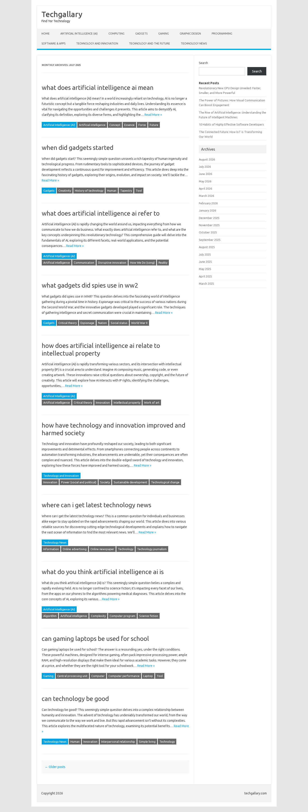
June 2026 (205, 173)
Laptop (148, 675)
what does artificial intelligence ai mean (98, 87)
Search (203, 62)
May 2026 (205, 181)
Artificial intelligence (92, 124)
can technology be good (75, 698)
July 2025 (205, 254)
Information (51, 549)
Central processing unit (72, 675)
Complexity (98, 615)
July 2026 (205, 166)
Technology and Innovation (97, 43)
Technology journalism (152, 549)
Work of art (151, 402)
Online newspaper (102, 549)
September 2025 (210, 239)
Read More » (153, 114)
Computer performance (124, 675)
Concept (114, 124)
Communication (84, 262)
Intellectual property (127, 402)
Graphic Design (190, 33)
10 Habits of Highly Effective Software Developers (231, 124)
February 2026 (208, 203)
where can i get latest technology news (96, 504)
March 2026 (206, 195)
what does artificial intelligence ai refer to (101, 213)
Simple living (147, 741)
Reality (163, 262)
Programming (222, 33)
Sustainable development (130, 482)
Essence (129, 124)
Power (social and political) (78, 482)
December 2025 (209, 217)
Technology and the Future (149, 43)
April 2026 (205, 188)
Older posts (55, 767)
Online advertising (75, 549)
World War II (139, 322)
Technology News (194, 43)
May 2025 (205, 268)
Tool (139, 190)
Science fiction (148, 615)
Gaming (163, 33)
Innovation (103, 402)
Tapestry (126, 190)
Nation (102, 322)
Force (142, 124)
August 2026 (207, 159)
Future (154, 124)
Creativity (64, 190)
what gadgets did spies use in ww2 (90, 285)
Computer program (122, 615)
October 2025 (208, 232)
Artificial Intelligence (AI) (79, 33)
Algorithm (50, 615)
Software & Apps (53, 43)
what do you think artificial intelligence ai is (103, 571)
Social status (119, 322)
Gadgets (141, 33)
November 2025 (209, 225)
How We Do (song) (142, 262)
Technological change (165, 482)
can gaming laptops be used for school (95, 638)
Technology (125, 549)
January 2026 (207, 210)
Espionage (87, 322)
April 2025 (205, 276)
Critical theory (67, 322)
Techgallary (61, 14)
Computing (116, 33)
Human (111, 190)
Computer (98, 675)
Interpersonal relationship (118, 741)
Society (105, 482)
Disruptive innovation (112, 262)
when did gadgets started (77, 147)
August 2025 (207, 247)
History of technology (89, 190)
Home (45, 33)
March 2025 (206, 283)
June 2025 (205, 261)
